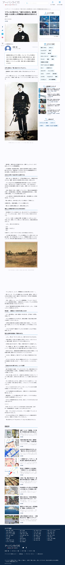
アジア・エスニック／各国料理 (47, 65)
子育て (41, 125)
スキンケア (43, 70)
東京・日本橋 (22, 530)
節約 (56, 76)
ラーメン (42, 59)
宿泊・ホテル (43, 47)
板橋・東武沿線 (22, 538)
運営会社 (21, 554)
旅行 (50, 50)
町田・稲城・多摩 (37, 540)
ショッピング (43, 50)
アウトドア (43, 53)
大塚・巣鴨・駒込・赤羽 (24, 535)
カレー (42, 68)
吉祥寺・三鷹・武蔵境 (51, 538)
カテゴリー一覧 (15, 551)
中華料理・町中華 (44, 62)
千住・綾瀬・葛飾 (37, 538)
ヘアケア (48, 73)
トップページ (7, 9)
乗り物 (49, 53)
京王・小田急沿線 (37, 536)
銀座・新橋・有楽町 (9, 530)
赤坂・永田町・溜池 (51, 532)
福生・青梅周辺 (22, 541)
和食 (53, 59)
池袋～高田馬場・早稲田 (10, 532)
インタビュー (43, 79)
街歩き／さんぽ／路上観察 (51, 125)
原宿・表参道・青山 (23, 532)
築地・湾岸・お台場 (51, 535)
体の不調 (54, 73)
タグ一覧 (24, 551)
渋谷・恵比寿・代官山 (38, 530)
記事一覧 (7, 551)
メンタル (42, 76)
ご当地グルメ (49, 68)
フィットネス (51, 70)
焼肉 (48, 59)
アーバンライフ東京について (11, 554)
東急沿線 (21, 536)
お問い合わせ (40, 554)
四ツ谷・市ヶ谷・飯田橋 (10, 533)
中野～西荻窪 (50, 536)
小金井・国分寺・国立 (10, 540)
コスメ (42, 73)
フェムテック (50, 76)
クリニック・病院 (44, 122)
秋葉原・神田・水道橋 (24, 533)
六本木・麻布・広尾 (37, 532)
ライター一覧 (32, 551)
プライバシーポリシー (30, 554)
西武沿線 (7, 538)
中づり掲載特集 (52, 79)
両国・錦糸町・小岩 (37, 535)
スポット (51, 47)
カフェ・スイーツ (44, 56)
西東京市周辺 (50, 540)
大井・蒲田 (8, 536)
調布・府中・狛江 (23, 540)
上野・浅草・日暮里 (37, 533)
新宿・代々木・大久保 (51, 530)
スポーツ (53, 122)
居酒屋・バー (53, 56)
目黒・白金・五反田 (9, 535)
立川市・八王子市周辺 (10, 541)
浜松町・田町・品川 (51, 533)
